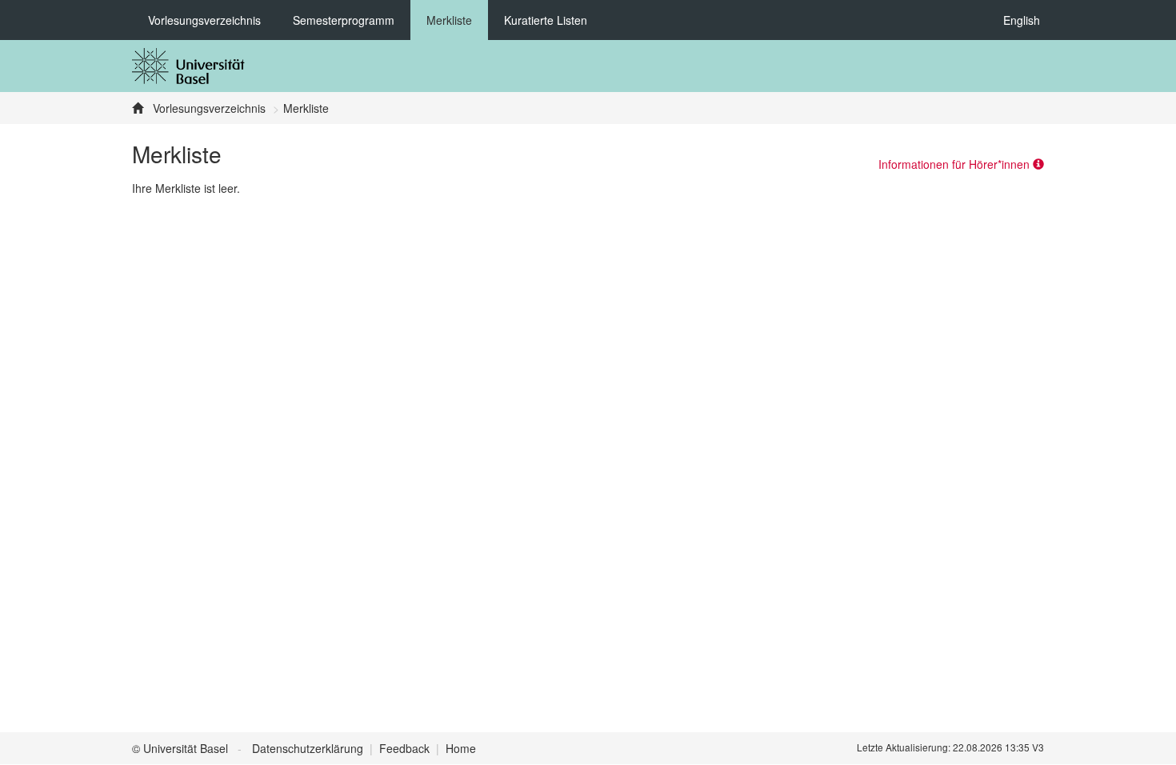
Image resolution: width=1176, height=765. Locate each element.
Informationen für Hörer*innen (955, 164)
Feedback (404, 748)
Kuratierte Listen (545, 20)
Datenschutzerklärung (307, 748)
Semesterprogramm (343, 20)
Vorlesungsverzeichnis (204, 20)
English (1021, 20)
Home (461, 748)
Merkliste (449, 20)
